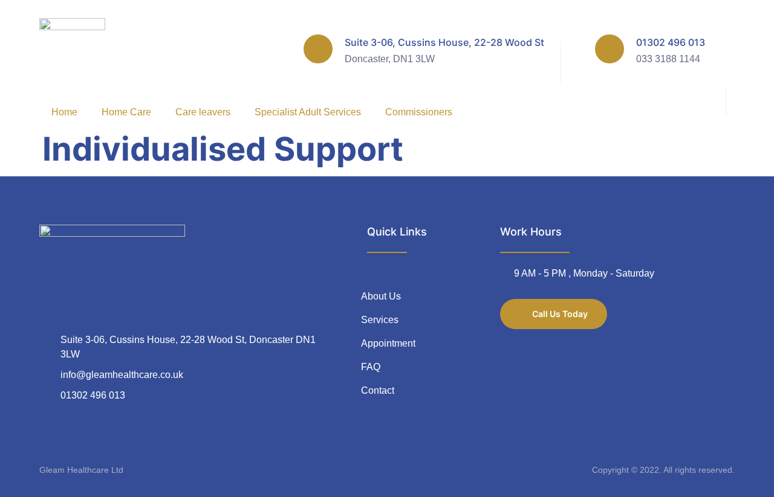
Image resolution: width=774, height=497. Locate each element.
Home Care (126, 112)
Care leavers (202, 112)
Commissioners (418, 112)
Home (64, 112)
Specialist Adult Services (308, 112)
